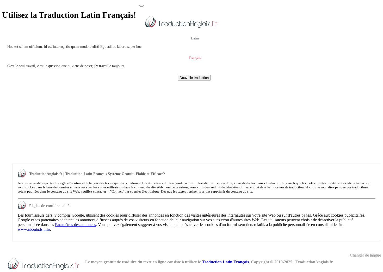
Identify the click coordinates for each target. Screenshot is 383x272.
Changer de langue (365, 255)
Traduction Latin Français (225, 262)
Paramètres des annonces (75, 224)
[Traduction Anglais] (181, 28)
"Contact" (117, 191)
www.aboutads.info (34, 229)
